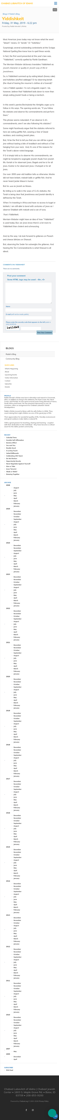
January (16, 506)
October (16, 517)
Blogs (5, 14)
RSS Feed (9, 1070)
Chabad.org (23, 1101)
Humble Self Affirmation (15, 440)
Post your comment (16, 276)
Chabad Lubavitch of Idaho (17, 3)
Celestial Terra (11, 438)
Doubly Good (11, 448)
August (16, 488)
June (15, 493)
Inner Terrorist (11, 469)
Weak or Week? (11, 472)
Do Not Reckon (11, 458)
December (17, 511)
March (16, 501)
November (17, 514)
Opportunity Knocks (13, 461)
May (15, 496)
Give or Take (10, 466)
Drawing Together (12, 474)
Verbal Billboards (12, 453)
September (17, 519)
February (17, 503)
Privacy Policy (44, 1101)
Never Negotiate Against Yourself (18, 464)
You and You (10, 445)
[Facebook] (26, 1110)
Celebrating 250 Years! (14, 456)
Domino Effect (11, 443)
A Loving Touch (12, 451)
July (15, 490)
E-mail (17, 314)
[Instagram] (32, 1110)
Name (8, 306)
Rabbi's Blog (14, 14)
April (15, 498)
